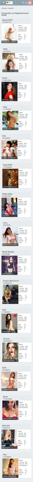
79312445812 (6, 138)
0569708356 (6, 225)
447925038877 (7, 341)
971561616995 (6, 80)
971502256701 (7, 283)
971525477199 (6, 22)
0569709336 (6, 51)
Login (26, 2)
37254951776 (6, 428)
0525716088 (6, 254)
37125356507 (7, 109)
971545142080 (7, 399)
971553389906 (7, 167)
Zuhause (4, 8)
